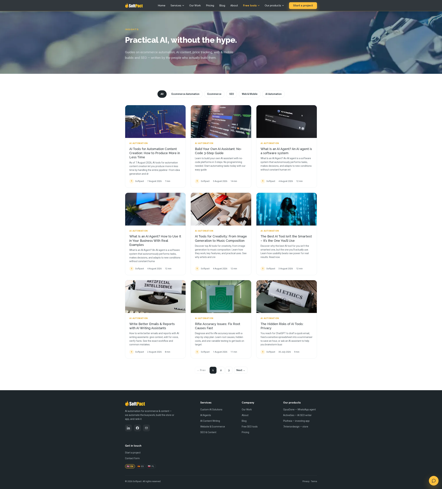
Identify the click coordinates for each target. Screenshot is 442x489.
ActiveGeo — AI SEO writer (297, 415)
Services (176, 5)
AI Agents (205, 415)
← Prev (201, 370)
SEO (231, 94)
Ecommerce (214, 94)
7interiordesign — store (295, 426)
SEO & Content (208, 432)
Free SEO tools (250, 426)
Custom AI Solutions (211, 409)
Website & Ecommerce (212, 426)
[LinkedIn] (128, 428)
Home (161, 5)
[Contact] (146, 428)
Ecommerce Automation (185, 94)
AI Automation (273, 94)
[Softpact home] (134, 5)
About (234, 5)
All (162, 94)
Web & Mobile (249, 94)
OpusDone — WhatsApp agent (299, 409)
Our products (273, 5)
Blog (222, 5)
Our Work (195, 5)
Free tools (250, 5)
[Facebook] (137, 428)
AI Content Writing (210, 421)
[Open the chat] (434, 481)
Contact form (132, 458)
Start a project (303, 5)
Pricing (210, 5)
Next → (240, 370)
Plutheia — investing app (296, 421)
